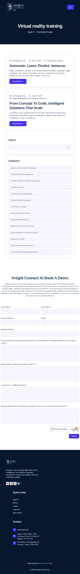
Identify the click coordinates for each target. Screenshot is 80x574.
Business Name (8, 329)
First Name (6, 307)
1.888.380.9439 (22, 530)
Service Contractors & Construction (22, 245)
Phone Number (8, 318)
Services (15, 503)
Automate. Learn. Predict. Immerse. (37, 66)
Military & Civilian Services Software (22, 226)
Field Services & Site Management (21, 194)
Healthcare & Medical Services (20, 213)
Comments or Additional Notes (14, 385)
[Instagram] (11, 483)
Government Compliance (18, 207)
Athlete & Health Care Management (22, 174)
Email (44, 318)
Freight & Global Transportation (21, 200)
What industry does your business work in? (19, 364)
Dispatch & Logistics (17, 187)
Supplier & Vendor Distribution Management (25, 252)
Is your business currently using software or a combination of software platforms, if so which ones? (38, 342)
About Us (16, 499)
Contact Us (16, 509)
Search (12, 140)
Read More (18, 81)
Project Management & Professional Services (29, 98)
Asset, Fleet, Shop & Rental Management (23, 168)
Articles (15, 506)
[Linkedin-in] (7, 483)
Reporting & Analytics (55, 61)
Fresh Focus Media (46, 563)
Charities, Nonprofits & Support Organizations (25, 181)
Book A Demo (17, 513)
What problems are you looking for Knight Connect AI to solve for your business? (34, 406)
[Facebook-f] (14, 483)
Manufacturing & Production (20, 219)
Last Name (46, 307)
